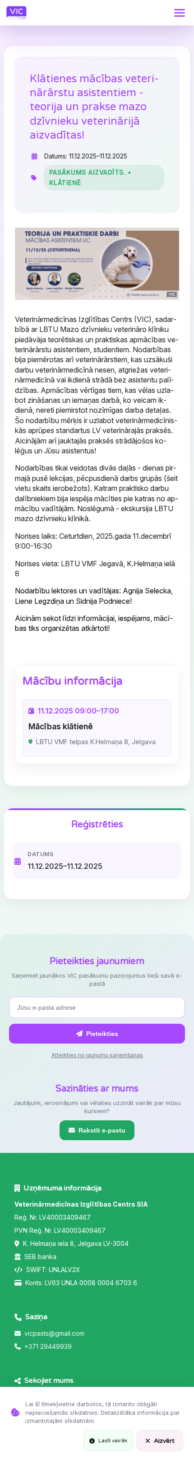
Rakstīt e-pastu (102, 1130)
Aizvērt (164, 1441)
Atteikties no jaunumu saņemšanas (97, 1055)
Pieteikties (102, 1033)
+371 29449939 (48, 1346)
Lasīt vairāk (112, 1440)
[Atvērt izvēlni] (180, 12)
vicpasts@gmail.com (54, 1333)
